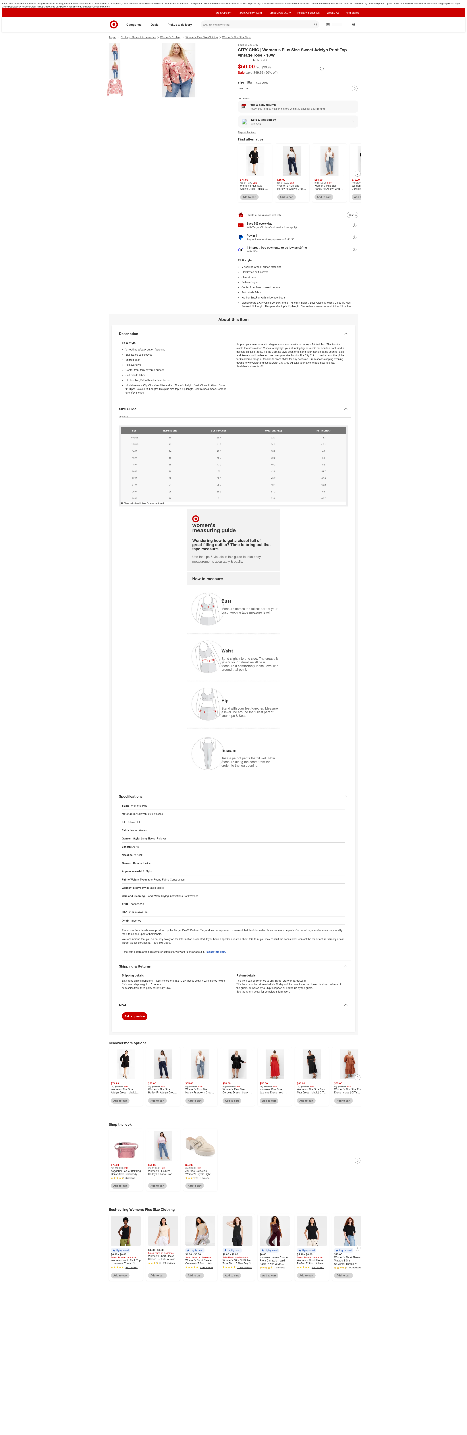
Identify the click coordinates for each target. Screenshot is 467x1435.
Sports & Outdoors (203, 3)
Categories (134, 24)
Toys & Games (263, 3)
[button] (253, 60)
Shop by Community (369, 3)
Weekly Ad (19, 6)
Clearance (403, 3)
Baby (170, 3)
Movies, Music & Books (313, 3)
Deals (395, 3)
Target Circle (92, 6)
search (316, 24)
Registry (72, 6)
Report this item (247, 132)
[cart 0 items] (354, 24)
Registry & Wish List (308, 12)
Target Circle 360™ (279, 12)
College (40, 3)
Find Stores (104, 6)
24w (246, 88)
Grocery (142, 3)
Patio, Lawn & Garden (127, 3)
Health (219, 3)
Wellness (227, 3)
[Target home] (113, 24)
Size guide (262, 82)
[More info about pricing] (321, 68)
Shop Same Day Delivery (55, 6)
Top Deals (449, 3)
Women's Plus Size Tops (236, 37)
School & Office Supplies (244, 3)
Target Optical (386, 3)
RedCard (81, 6)
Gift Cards (354, 3)
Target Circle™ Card (250, 12)
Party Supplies (332, 3)
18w (241, 88)
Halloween (49, 3)
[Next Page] (355, 88)
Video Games (295, 3)
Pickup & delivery (180, 24)
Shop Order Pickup (34, 6)
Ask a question (134, 1016)
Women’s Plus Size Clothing (202, 37)
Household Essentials (156, 3)
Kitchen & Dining (108, 3)
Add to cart (249, 197)
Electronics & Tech (280, 3)
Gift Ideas (344, 3)
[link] (253, 60)
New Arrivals (415, 3)
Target (112, 37)
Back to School (28, 3)
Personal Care (187, 3)
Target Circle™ (222, 12)
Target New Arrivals (11, 3)
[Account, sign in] (335, 24)
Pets (214, 3)
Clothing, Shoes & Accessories (70, 3)
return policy (253, 991)
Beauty (176, 3)
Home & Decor (92, 3)
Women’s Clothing (170, 37)
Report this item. (215, 952)
